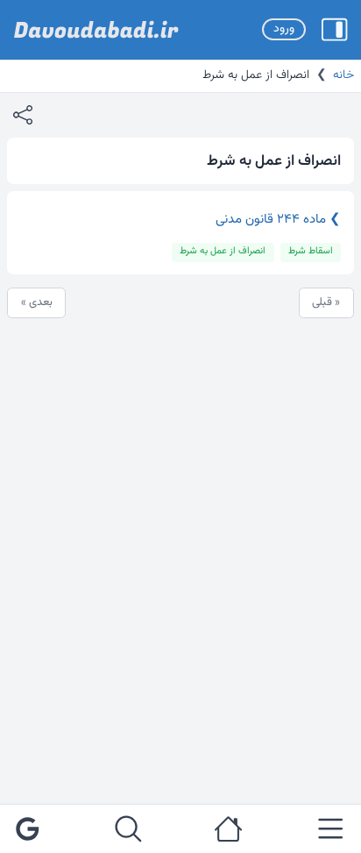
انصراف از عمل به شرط (222, 251)
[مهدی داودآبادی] (96, 29)
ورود (283, 29)
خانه (343, 75)
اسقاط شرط (310, 251)
